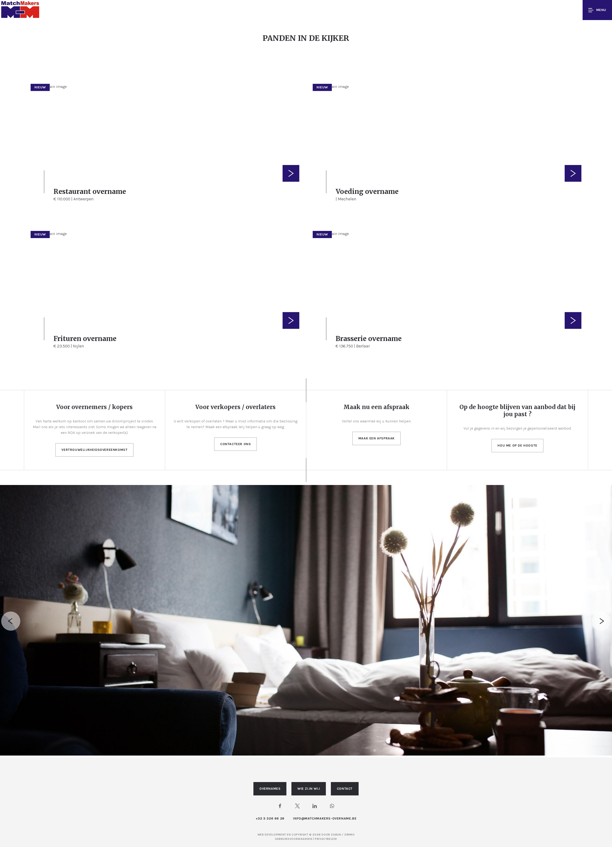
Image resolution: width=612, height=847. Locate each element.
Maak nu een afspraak (377, 407)
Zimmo (349, 834)
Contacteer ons (235, 444)
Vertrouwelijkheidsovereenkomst (94, 450)
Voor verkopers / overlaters (235, 407)
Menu (601, 10)
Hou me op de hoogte (517, 445)
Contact (345, 789)
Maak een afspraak (376, 438)
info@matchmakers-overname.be (324, 818)
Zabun (336, 834)
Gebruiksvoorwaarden (294, 839)
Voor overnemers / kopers (94, 407)
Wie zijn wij (308, 789)
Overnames (269, 789)
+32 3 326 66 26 (270, 818)
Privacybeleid (326, 839)
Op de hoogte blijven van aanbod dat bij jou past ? (517, 410)
